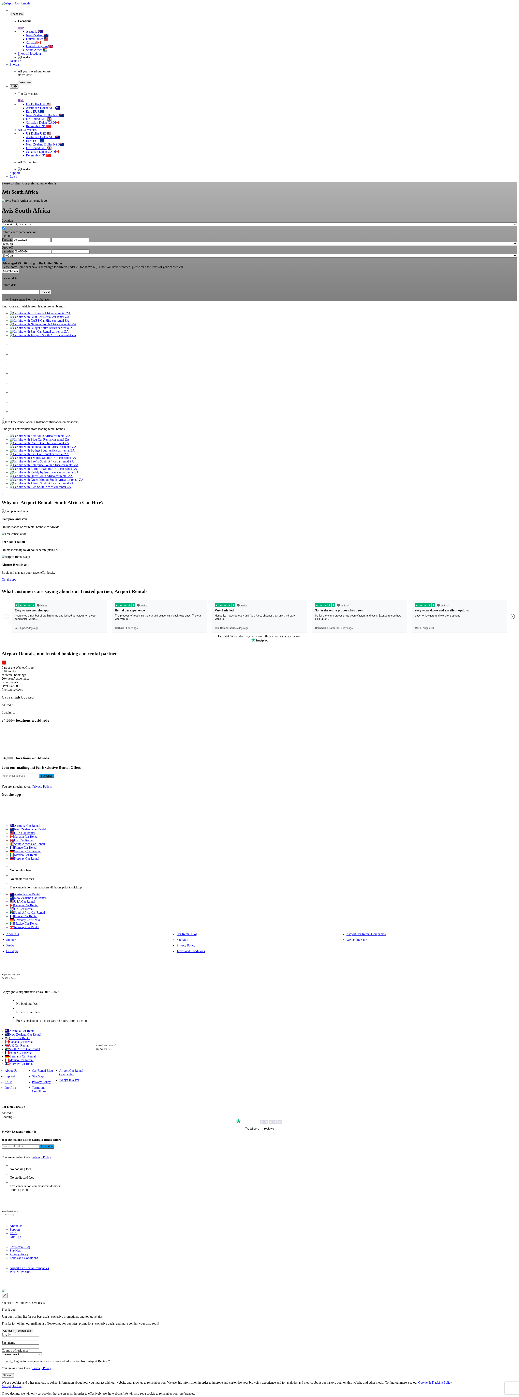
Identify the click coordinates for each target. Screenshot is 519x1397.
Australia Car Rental (27, 825)
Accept (6, 1386)
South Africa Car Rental (29, 844)
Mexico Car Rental (26, 855)
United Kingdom (37, 46)
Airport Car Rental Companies (366, 934)
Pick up (6, 235)
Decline (16, 1386)
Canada (31, 42)
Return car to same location (19, 232)
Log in (14, 176)
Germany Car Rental (27, 851)
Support (15, 173)
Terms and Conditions (191, 951)
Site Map (182, 939)
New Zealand (35, 35)
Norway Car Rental (26, 858)
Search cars (24, 1330)
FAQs (10, 945)
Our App (12, 951)
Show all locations (29, 53)
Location (7, 220)
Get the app (9, 579)
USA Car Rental (24, 833)
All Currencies (27, 130)
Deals (15, 61)
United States (35, 39)
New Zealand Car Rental (30, 829)
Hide (21, 28)
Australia (32, 31)
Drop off (7, 247)
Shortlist (15, 64)
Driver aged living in (32, 263)
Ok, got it (8, 1330)
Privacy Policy (41, 786)
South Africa (34, 50)
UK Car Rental (23, 840)
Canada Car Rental (26, 836)
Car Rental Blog (187, 934)
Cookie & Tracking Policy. (435, 1382)
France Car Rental (25, 847)
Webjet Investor (356, 939)
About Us (12, 934)
